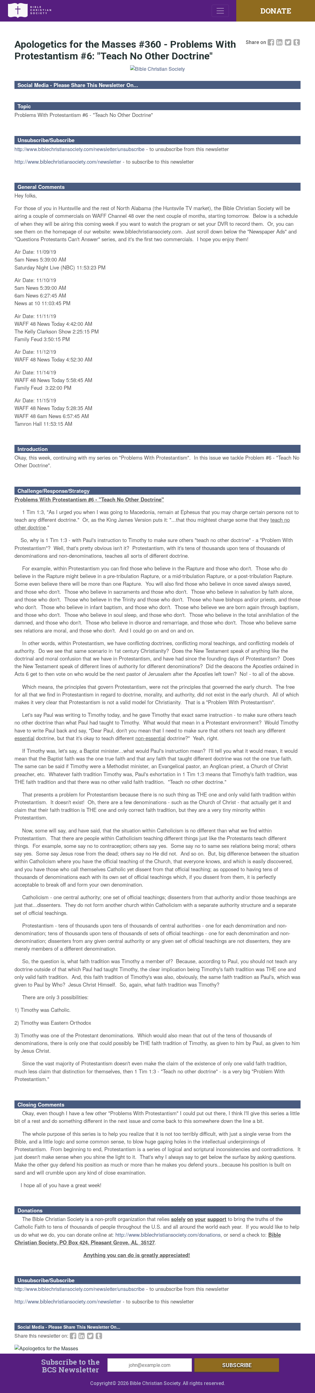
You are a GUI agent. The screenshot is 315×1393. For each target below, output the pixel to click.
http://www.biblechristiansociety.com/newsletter (67, 161)
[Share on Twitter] (289, 42)
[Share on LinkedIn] (280, 42)
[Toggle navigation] (220, 11)
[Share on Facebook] (271, 42)
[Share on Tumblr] (297, 42)
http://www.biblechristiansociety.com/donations (168, 1234)
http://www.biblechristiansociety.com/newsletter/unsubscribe (79, 149)
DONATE (275, 11)
